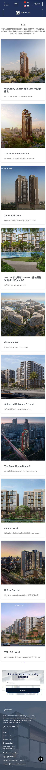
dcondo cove (11, 342)
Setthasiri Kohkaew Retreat (19, 404)
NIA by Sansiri (12, 590)
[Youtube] (13, 726)
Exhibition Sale (8, 743)
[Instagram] (8, 726)
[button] (15, 4)
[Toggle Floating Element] (40, 759)
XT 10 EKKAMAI (13, 215)
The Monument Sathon (16, 153)
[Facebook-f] (4, 726)
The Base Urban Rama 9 (17, 466)
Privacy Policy (8, 739)
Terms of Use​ (7, 736)
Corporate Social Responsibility (9, 747)
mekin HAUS (11, 528)
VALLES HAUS (12, 652)
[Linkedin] (17, 726)
